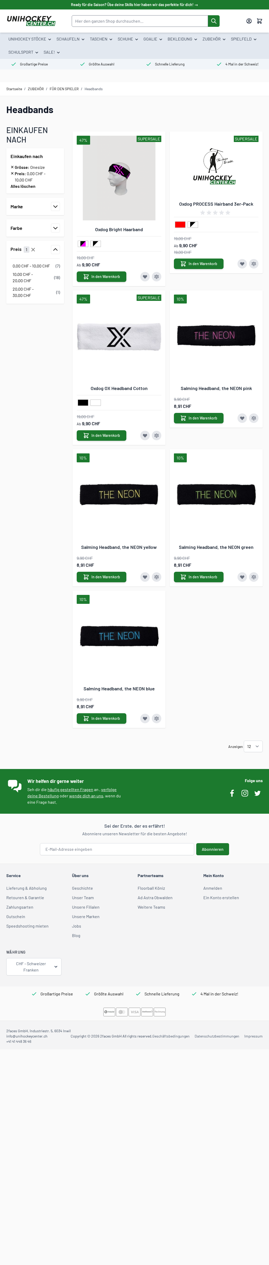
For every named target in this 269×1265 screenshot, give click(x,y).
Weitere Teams (151, 906)
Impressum (253, 1036)
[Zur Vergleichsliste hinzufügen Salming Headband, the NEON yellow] (156, 577)
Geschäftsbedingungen (171, 1036)
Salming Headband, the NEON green (216, 547)
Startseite (14, 89)
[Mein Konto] (249, 21)
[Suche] (214, 21)
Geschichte (82, 888)
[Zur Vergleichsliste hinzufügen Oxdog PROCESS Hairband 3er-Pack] (253, 264)
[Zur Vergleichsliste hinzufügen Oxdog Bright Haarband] (156, 276)
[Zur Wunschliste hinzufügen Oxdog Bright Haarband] (145, 276)
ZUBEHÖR (36, 89)
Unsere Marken (86, 916)
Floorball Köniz (151, 888)
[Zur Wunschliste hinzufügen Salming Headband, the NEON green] (242, 577)
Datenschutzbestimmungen (217, 1036)
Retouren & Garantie (25, 897)
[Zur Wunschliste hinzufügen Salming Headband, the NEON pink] (242, 418)
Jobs (76, 925)
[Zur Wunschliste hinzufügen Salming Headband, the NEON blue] (145, 718)
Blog (76, 935)
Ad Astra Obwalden (155, 897)
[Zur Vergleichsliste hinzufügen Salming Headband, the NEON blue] (156, 718)
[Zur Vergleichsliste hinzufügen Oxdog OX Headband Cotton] (156, 435)
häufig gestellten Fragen (70, 789)
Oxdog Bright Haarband (119, 229)
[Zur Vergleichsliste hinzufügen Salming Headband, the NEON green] (253, 577)
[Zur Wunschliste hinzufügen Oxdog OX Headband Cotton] (145, 435)
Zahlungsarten (19, 906)
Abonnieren (213, 849)
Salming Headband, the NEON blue (119, 688)
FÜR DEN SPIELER (64, 89)
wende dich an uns (86, 795)
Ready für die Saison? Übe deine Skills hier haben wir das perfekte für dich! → (134, 4)
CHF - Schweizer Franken (31, 966)
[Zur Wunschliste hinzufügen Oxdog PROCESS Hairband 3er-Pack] (242, 264)
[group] (216, 213)
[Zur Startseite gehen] (31, 21)
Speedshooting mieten (27, 925)
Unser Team (83, 897)
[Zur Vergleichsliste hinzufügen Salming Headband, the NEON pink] (253, 418)
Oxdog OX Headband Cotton (119, 388)
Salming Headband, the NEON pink (216, 388)
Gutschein (15, 916)
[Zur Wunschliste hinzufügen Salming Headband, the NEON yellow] (145, 577)
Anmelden (212, 888)
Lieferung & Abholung (26, 888)
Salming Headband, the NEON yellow (119, 547)
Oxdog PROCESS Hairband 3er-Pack (216, 204)
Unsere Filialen (86, 906)
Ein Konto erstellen (221, 897)
